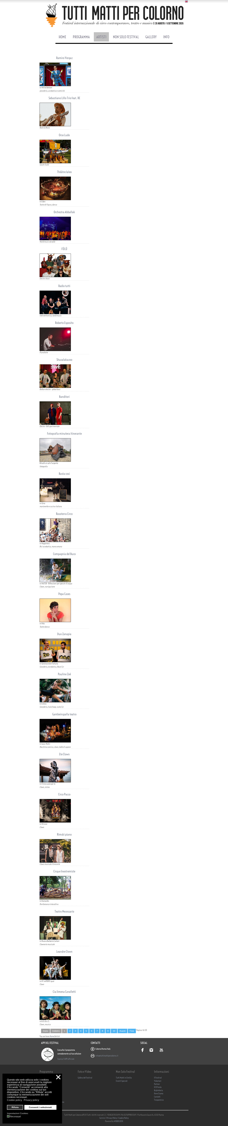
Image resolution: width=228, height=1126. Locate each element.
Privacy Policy (112, 1118)
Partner (157, 1084)
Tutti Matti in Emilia (124, 1077)
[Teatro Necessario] (64, 928)
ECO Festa (157, 1087)
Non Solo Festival (126, 37)
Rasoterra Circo (64, 514)
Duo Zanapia (64, 634)
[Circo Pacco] (64, 811)
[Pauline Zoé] (64, 690)
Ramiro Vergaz (64, 58)
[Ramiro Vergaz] (64, 74)
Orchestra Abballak (64, 212)
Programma (81, 37)
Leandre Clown (64, 951)
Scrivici (102, 1118)
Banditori (64, 397)
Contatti (157, 1096)
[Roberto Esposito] (64, 339)
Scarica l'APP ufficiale (65, 1059)
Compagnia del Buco (64, 554)
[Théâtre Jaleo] (64, 188)
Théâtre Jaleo (64, 172)
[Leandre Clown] (64, 968)
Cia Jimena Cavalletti (64, 992)
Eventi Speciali (121, 1081)
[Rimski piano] (64, 851)
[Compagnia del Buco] (64, 570)
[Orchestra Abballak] (64, 228)
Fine (132, 1031)
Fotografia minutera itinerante (64, 433)
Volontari (157, 1081)
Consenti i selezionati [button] (40, 1107)
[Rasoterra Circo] (64, 530)
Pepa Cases (64, 594)
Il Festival (158, 1077)
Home (62, 37)
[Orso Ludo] (64, 151)
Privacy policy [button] (31, 1100)
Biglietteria (158, 1090)
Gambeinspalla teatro (64, 714)
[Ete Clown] (64, 770)
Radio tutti (64, 286)
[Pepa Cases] (64, 610)
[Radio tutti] (64, 302)
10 (114, 1031)
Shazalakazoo (64, 360)
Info (166, 37)
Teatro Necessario (64, 911)
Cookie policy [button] (14, 1100)
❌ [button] (58, 1077)
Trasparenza (159, 1100)
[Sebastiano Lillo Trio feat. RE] (64, 114)
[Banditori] (64, 413)
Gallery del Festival (85, 1077)
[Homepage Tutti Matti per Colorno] (114, 15)
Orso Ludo (64, 135)
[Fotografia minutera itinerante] (64, 450)
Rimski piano (64, 834)
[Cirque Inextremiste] (64, 888)
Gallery (151, 37)
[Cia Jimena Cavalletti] (64, 1008)
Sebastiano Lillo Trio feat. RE (64, 98)
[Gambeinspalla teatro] (64, 730)
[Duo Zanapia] (64, 650)
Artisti (101, 37)
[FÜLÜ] (64, 265)
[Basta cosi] (64, 490)
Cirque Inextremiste (64, 871)
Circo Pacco (64, 794)
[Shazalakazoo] (64, 376)
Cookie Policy (123, 1118)
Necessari (15, 1116)
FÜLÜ (64, 249)
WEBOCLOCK (118, 1121)
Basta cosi (64, 474)
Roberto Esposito (64, 323)
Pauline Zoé (64, 674)
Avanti (122, 1031)
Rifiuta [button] (15, 1107)
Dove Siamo (158, 1093)
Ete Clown (64, 754)
